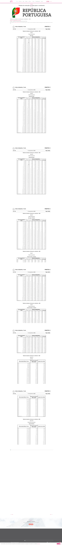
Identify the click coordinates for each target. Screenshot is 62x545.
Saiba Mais (38, 543)
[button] (29, 524)
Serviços (33, 1)
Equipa (23, 1)
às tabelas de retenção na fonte (17, 22)
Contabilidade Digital (37, 1)
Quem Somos (20, 1)
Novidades (26, 1)
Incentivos (30, 1)
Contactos (42, 1)
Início (17, 1)
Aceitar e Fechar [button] (59, 543)
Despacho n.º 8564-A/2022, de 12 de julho (15, 20)
